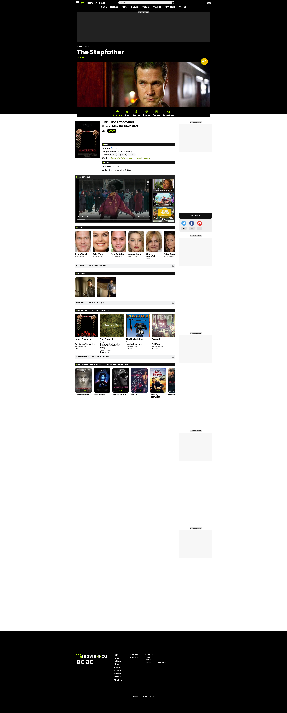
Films (124, 6)
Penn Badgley (117, 254)
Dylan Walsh (81, 254)
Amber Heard (135, 254)
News (104, 6)
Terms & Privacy (151, 654)
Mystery (122, 154)
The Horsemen (82, 394)
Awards (157, 6)
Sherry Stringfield (151, 255)
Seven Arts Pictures (119, 157)
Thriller (132, 154)
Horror (113, 154)
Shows (134, 6)
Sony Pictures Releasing (139, 157)
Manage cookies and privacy (156, 662)
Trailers (145, 6)
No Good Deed (175, 394)
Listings (114, 6)
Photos (182, 6)
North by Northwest (155, 395)
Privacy (148, 657)
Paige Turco (169, 254)
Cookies (148, 660)
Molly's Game (119, 394)
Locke (134, 394)
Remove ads (144, 12)
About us (134, 655)
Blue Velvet (99, 394)
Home (79, 46)
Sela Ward (98, 254)
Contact (134, 657)
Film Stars (170, 6)
